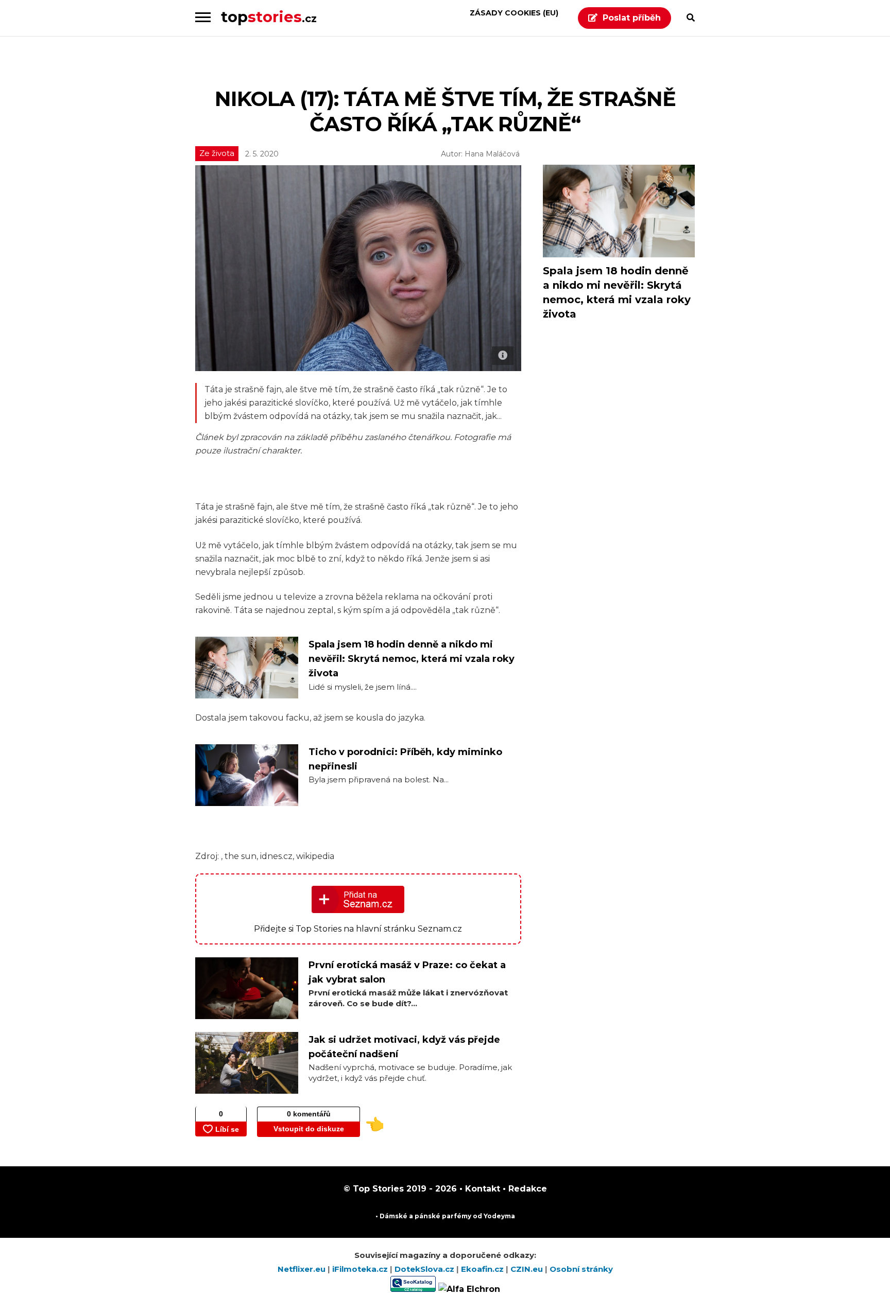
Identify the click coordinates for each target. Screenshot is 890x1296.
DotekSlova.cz (425, 1269)
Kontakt (481, 1189)
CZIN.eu (527, 1269)
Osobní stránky (581, 1269)
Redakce (526, 1189)
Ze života (216, 153)
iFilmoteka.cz (361, 1269)
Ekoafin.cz (483, 1269)
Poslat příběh (632, 18)
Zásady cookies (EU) (514, 12)
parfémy (456, 1216)
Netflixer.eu (303, 1269)
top (269, 17)
